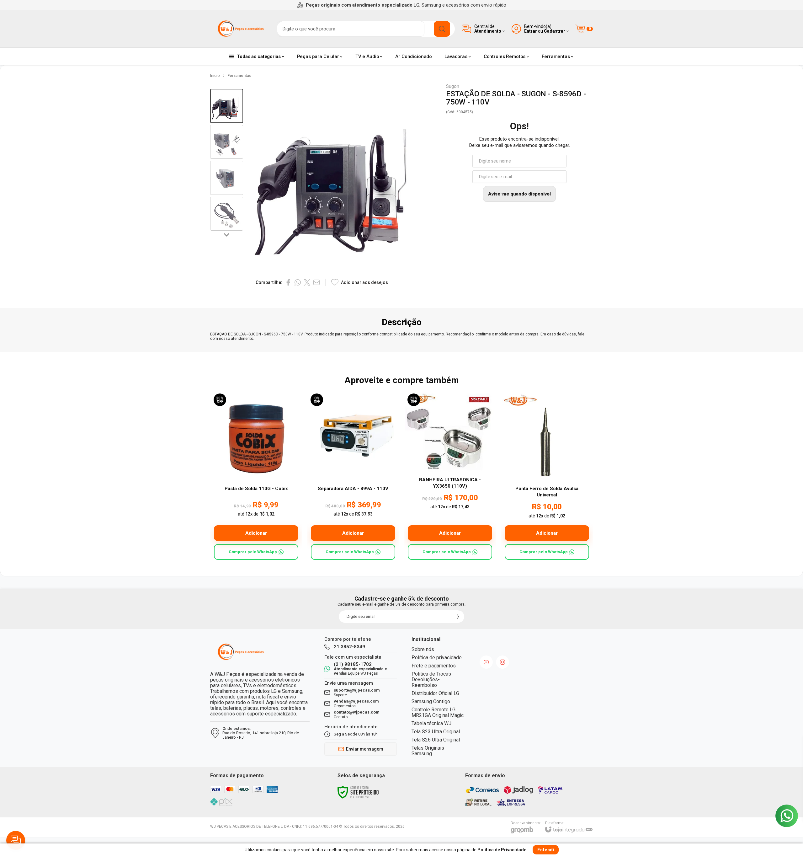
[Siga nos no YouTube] (486, 662)
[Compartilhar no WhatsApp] (298, 282)
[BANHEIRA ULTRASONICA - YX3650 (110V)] (450, 476)
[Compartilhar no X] (307, 282)
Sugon (452, 86)
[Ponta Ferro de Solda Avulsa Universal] (547, 476)
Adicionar (256, 533)
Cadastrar (554, 31)
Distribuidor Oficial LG (435, 693)
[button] (226, 106)
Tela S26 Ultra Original (436, 740)
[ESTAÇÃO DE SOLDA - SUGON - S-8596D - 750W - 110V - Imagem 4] (226, 214)
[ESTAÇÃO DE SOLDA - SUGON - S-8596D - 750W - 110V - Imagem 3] (226, 178)
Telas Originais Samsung (428, 751)
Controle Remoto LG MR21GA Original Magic (438, 712)
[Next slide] (226, 234)
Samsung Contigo (431, 701)
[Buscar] (442, 29)
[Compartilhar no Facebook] (288, 282)
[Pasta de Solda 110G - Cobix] (256, 476)
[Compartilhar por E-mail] (316, 282)
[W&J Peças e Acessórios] (240, 29)
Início (215, 75)
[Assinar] (458, 616)
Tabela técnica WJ (431, 723)
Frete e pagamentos (434, 666)
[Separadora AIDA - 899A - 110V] (353, 476)
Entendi (545, 849)
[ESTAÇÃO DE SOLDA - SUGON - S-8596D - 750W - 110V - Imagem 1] (226, 105)
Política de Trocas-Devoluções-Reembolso (432, 679)
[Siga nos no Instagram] (502, 662)
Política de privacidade (437, 658)
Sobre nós (423, 649)
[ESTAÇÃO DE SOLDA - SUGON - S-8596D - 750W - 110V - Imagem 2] (226, 142)
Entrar (530, 31)
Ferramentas (239, 75)
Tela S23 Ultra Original (436, 732)
